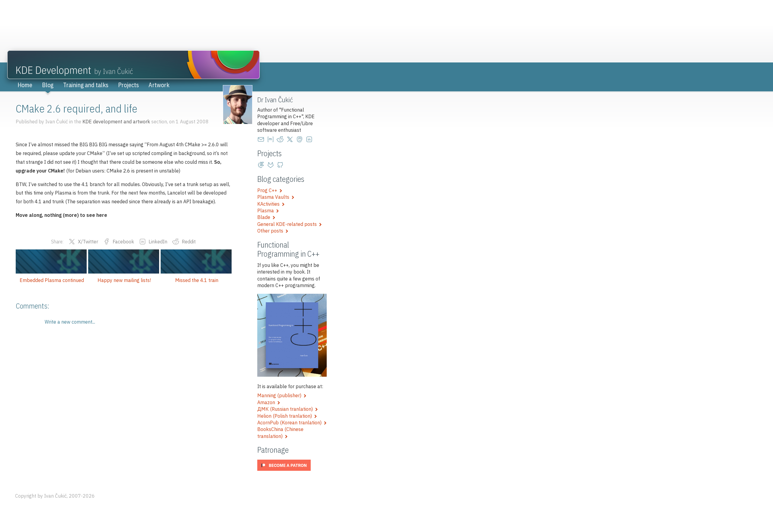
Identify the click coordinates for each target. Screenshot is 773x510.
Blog (47, 85)
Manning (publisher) (280, 395)
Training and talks (85, 85)
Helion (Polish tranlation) (285, 416)
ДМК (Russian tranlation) (286, 409)
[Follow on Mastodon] (301, 139)
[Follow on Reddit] (281, 139)
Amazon (267, 402)
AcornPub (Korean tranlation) (290, 423)
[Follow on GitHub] (281, 165)
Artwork (159, 85)
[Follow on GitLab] (272, 165)
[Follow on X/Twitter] (291, 139)
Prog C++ (268, 190)
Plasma (266, 210)
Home (25, 85)
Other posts (271, 231)
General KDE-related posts (288, 224)
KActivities (269, 204)
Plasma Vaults (274, 197)
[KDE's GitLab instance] (262, 165)
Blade (265, 217)
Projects (128, 85)
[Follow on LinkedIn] (310, 139)
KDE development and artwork (116, 122)
